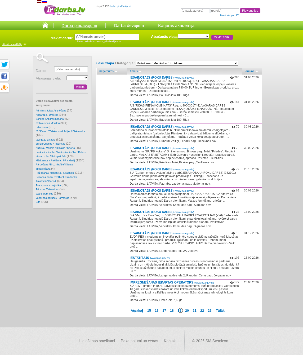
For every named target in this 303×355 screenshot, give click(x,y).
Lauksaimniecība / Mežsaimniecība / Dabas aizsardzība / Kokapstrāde (61, 154)
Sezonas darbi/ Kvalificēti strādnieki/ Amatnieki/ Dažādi (56, 179)
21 (194, 310)
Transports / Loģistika (52, 185)
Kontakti (171, 341)
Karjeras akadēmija (176, 25)
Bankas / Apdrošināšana (53, 118)
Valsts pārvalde (48, 193)
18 (172, 310)
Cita (42, 202)
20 (187, 310)
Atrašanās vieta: (164, 37)
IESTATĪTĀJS (150, 258)
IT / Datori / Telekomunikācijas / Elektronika (60, 133)
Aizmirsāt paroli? (229, 15)
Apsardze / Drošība (51, 114)
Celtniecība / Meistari (51, 123)
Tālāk (220, 310)
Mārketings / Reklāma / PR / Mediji (60, 160)
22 (202, 310)
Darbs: (41, 71)
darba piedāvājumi (120, 6)
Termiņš (249, 71)
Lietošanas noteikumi (97, 341)
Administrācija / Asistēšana (54, 110)
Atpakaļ (137, 310)
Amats (134, 71)
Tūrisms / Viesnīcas (50, 189)
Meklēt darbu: (62, 38)
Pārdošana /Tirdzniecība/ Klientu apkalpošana (54, 166)
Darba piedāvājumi (79, 25)
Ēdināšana (45, 127)
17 (164, 310)
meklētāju (12, 44)
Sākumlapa (105, 63)
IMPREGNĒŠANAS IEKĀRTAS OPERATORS (172, 282)
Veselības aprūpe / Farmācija (56, 198)
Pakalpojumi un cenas (139, 341)
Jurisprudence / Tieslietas (53, 143)
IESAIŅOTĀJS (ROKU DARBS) (162, 77)
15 (149, 310)
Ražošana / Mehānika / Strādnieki (60, 172)
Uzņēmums (106, 71)
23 (210, 310)
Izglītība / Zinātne (49, 139)
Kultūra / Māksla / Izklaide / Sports (58, 148)
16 (157, 310)
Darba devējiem (129, 25)
